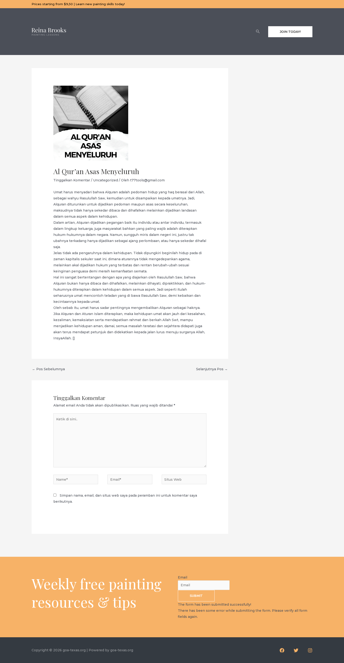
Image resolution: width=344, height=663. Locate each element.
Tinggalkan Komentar (71, 180)
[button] (258, 32)
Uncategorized (105, 180)
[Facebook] (282, 650)
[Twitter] (296, 650)
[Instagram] (310, 650)
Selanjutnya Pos (212, 369)
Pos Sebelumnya (48, 369)
